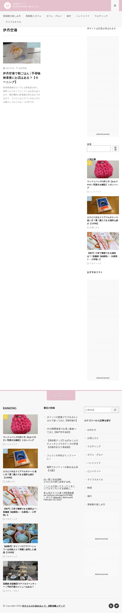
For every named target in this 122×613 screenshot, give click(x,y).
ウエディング (101, 16)
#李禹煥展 (69, 492)
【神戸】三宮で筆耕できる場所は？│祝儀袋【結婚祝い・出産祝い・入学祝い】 (102, 256)
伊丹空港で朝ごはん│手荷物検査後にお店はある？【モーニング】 (22, 77)
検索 (89, 144)
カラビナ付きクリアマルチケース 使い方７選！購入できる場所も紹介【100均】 (102, 220)
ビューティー (94, 471)
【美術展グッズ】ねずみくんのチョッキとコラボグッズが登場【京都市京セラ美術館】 (62, 443)
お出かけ (91, 429)
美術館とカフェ (33, 16)
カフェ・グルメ (54, 16)
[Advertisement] (103, 84)
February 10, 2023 (52, 499)
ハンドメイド (82, 16)
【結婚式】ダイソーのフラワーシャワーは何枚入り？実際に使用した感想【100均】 (19, 549)
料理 (89, 487)
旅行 (69, 16)
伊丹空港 (23, 68)
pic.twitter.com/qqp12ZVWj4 (58, 495)
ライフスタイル (13, 21)
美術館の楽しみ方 (12, 16)
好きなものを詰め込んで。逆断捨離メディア (43, 606)
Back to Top (61, 396)
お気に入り (94, 227)
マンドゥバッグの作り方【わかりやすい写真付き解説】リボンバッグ (102, 184)
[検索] (115, 410)
